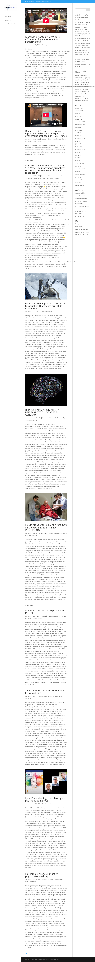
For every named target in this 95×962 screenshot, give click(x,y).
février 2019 (78, 136)
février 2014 (78, 177)
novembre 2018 (80, 138)
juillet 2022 (78, 113)
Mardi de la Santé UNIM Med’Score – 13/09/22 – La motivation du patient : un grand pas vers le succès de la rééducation (46, 169)
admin (29, 45)
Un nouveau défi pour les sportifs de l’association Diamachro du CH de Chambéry (45, 306)
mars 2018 (78, 147)
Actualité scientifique (59, 139)
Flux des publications (81, 229)
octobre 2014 (79, 171)
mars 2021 (78, 116)
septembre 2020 (80, 124)
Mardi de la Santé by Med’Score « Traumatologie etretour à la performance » (42, 39)
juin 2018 (78, 144)
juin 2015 (78, 166)
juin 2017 (78, 155)
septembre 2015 (80, 163)
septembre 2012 (80, 185)
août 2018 (78, 141)
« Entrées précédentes (32, 954)
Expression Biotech (9, 24)
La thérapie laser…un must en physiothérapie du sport (41, 875)
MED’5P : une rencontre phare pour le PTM (45, 612)
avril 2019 (78, 133)
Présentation (7, 16)
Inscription (78, 224)
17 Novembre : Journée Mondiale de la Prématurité (45, 692)
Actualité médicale (46, 139)
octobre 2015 (79, 160)
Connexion (78, 226)
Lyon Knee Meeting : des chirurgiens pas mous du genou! (45, 799)
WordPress (55, 959)
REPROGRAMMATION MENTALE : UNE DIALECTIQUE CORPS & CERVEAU (44, 412)
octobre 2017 (79, 152)
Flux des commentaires (82, 232)
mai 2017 (78, 158)
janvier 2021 (79, 119)
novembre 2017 (80, 149)
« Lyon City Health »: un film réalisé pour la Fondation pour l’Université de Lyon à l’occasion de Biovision (82, 82)
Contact (6, 28)
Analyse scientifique (59, 176)
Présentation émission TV (53, 178)
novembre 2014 (80, 169)
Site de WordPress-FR (81, 235)
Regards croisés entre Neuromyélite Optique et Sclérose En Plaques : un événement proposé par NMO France (46, 133)
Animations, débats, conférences (35, 141)
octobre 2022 (79, 111)
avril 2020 (78, 127)
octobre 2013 (79, 180)
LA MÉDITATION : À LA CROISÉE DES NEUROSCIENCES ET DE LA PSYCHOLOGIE (46, 527)
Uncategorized (46, 45)
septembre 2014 (80, 174)
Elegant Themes (37, 959)
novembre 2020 (80, 122)
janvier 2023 (79, 108)
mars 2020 (78, 130)
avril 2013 (78, 183)
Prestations (7, 20)
